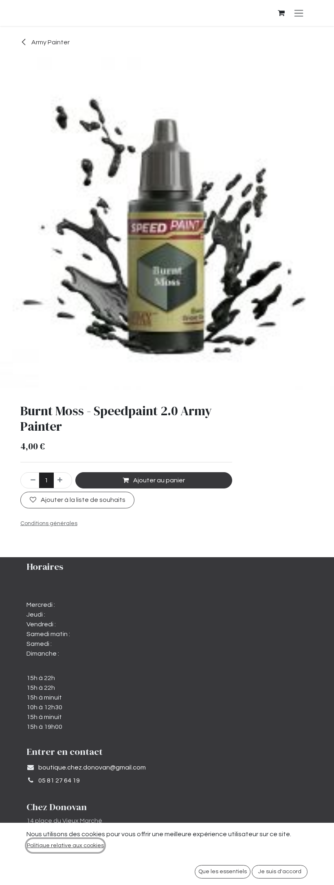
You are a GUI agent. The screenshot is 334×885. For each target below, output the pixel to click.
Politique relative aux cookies (65, 845)
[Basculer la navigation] (299, 13)
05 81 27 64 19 (59, 780)
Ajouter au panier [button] (158, 480)
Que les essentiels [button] (222, 871)
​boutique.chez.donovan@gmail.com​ (92, 767)
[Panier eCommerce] (281, 13)
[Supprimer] (30, 480)
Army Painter (50, 42)
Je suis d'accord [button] (279, 871)
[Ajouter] (62, 480)
